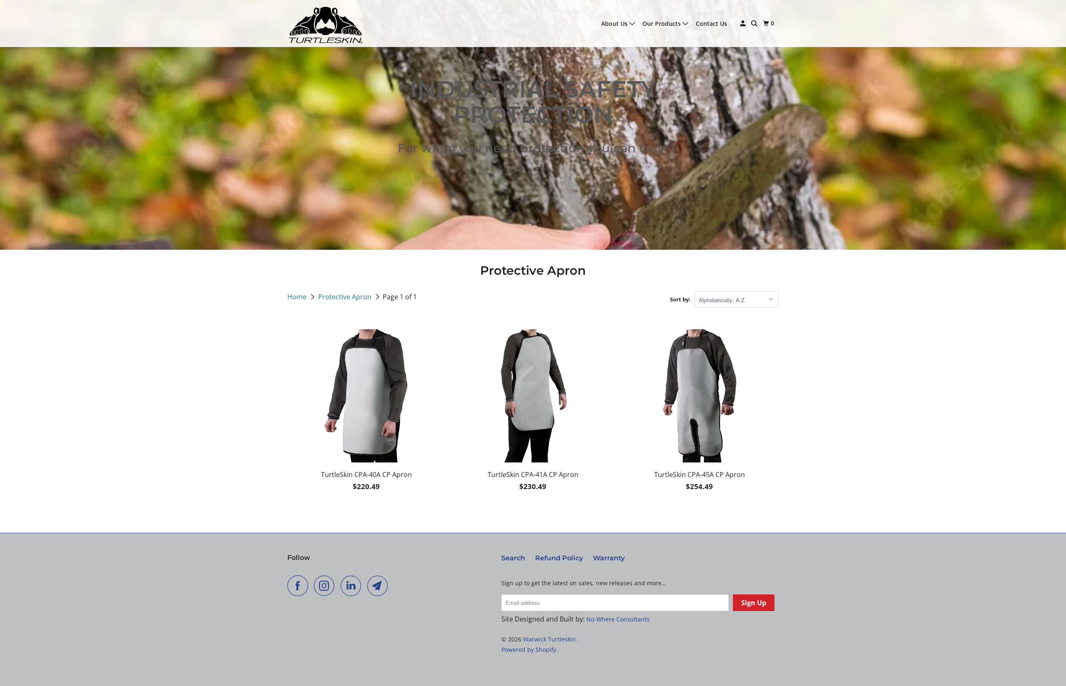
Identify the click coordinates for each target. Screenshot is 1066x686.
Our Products (662, 23)
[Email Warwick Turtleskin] (379, 585)
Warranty (609, 558)
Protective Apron (345, 296)
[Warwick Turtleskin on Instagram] (326, 585)
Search (513, 558)
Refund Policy (559, 558)
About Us (615, 23)
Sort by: (680, 299)
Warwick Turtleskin (550, 639)
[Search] (755, 23)
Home (297, 296)
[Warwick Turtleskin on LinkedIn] (353, 585)
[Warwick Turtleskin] (324, 23)
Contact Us (711, 23)
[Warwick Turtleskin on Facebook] (299, 585)
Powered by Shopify (528, 650)
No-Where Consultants (618, 619)
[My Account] (743, 23)
